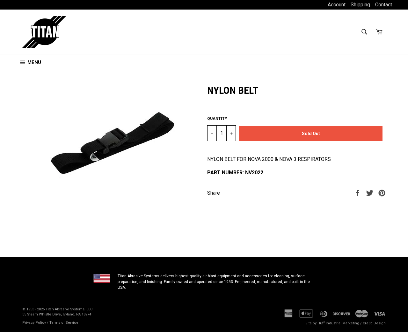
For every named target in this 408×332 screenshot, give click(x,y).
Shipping (360, 5)
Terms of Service (63, 323)
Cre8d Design (374, 323)
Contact (383, 5)
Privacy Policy (34, 323)
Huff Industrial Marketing (338, 323)
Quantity (217, 118)
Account (337, 5)
